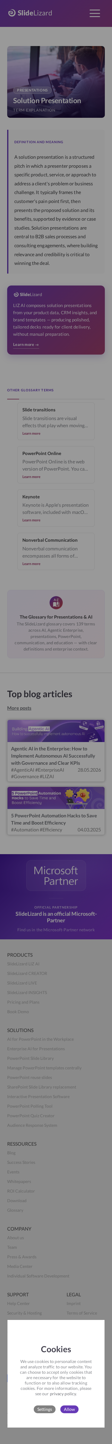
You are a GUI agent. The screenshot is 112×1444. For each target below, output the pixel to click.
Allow (69, 1409)
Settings (44, 1409)
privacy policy (63, 1393)
